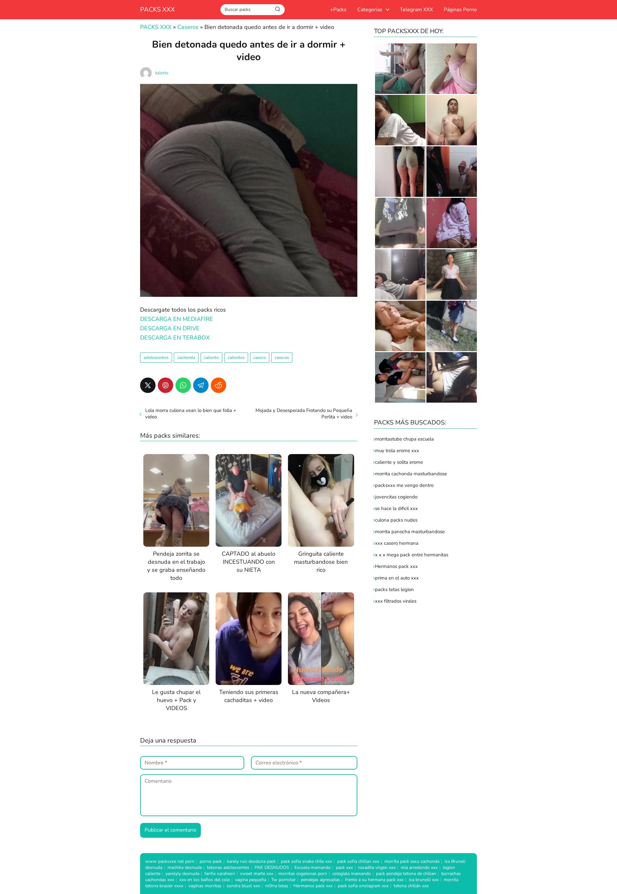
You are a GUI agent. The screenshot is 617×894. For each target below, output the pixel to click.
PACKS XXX (157, 9)
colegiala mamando (351, 874)
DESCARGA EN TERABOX (175, 338)
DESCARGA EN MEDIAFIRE (176, 319)
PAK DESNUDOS (272, 867)
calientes (236, 357)
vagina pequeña (250, 880)
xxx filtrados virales (395, 601)
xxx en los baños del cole (204, 880)
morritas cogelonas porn (302, 874)
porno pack (211, 861)
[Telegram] (201, 385)
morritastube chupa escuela (404, 439)
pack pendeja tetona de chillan (406, 874)
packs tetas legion (394, 589)
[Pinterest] (165, 385)
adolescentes (156, 357)
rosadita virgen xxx (377, 867)
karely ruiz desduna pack (251, 861)
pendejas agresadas (320, 880)
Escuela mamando (312, 867)
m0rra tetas (276, 886)
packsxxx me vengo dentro (404, 485)
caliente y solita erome (399, 462)
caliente (211, 357)
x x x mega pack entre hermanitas (412, 555)
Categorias (369, 9)
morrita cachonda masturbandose (411, 473)
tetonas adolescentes (228, 867)
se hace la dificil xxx (396, 508)
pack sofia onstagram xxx (363, 886)
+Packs (338, 9)
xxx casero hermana (396, 543)
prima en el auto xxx (397, 578)
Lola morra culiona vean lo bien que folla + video (190, 413)
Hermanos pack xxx (396, 566)
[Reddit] (218, 385)
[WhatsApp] (183, 385)
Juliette (161, 73)
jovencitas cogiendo (396, 497)
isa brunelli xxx (424, 880)
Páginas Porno (460, 9)
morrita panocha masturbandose (410, 531)
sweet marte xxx (256, 874)
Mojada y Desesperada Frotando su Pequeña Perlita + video (303, 413)
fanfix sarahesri (219, 874)
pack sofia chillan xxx (358, 861)
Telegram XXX (416, 9)
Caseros (188, 27)
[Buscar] (277, 9)
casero (260, 357)
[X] (148, 385)
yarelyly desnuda (182, 874)
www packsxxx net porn (169, 861)
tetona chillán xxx (411, 886)
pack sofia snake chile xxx (306, 861)
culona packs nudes (396, 520)
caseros (282, 357)
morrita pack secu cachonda (411, 861)
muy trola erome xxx (397, 450)
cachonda (186, 357)
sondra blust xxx (243, 886)
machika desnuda (184, 867)
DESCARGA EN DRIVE (170, 328)
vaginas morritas (204, 886)
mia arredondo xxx (419, 867)
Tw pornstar (283, 880)
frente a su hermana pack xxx (374, 880)
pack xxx (344, 867)
